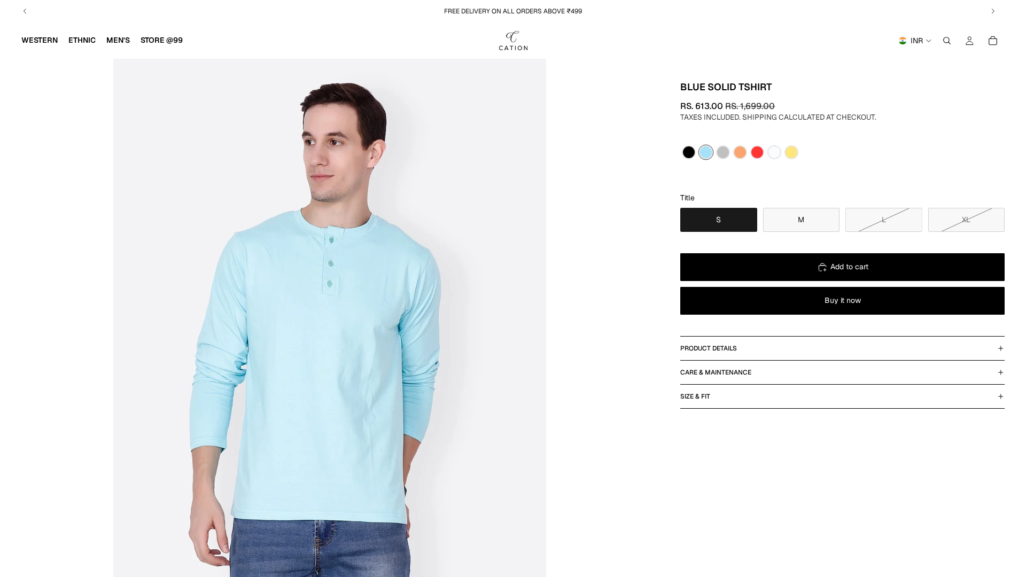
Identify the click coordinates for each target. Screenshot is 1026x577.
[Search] (947, 40)
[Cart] (993, 40)
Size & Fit (695, 396)
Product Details (708, 348)
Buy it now (843, 300)
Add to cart (849, 266)
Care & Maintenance (715, 372)
